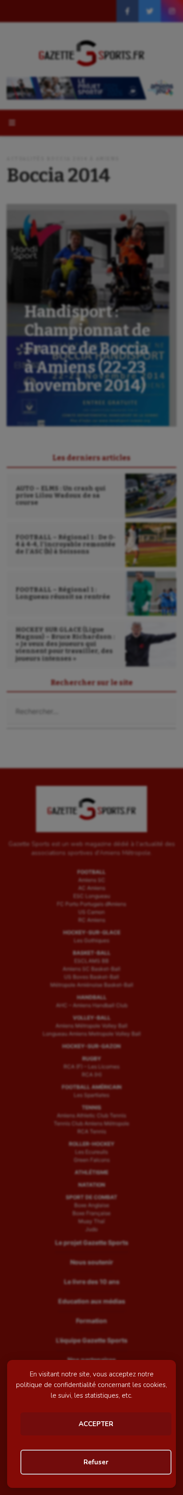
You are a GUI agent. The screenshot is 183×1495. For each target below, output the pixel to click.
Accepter (96, 1423)
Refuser (96, 1462)
